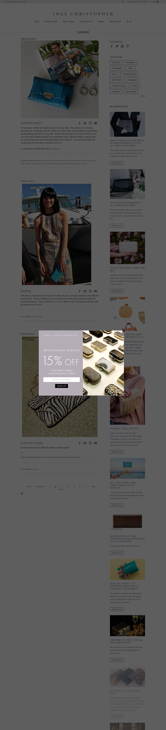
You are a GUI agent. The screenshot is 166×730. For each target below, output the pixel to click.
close (123, 330)
